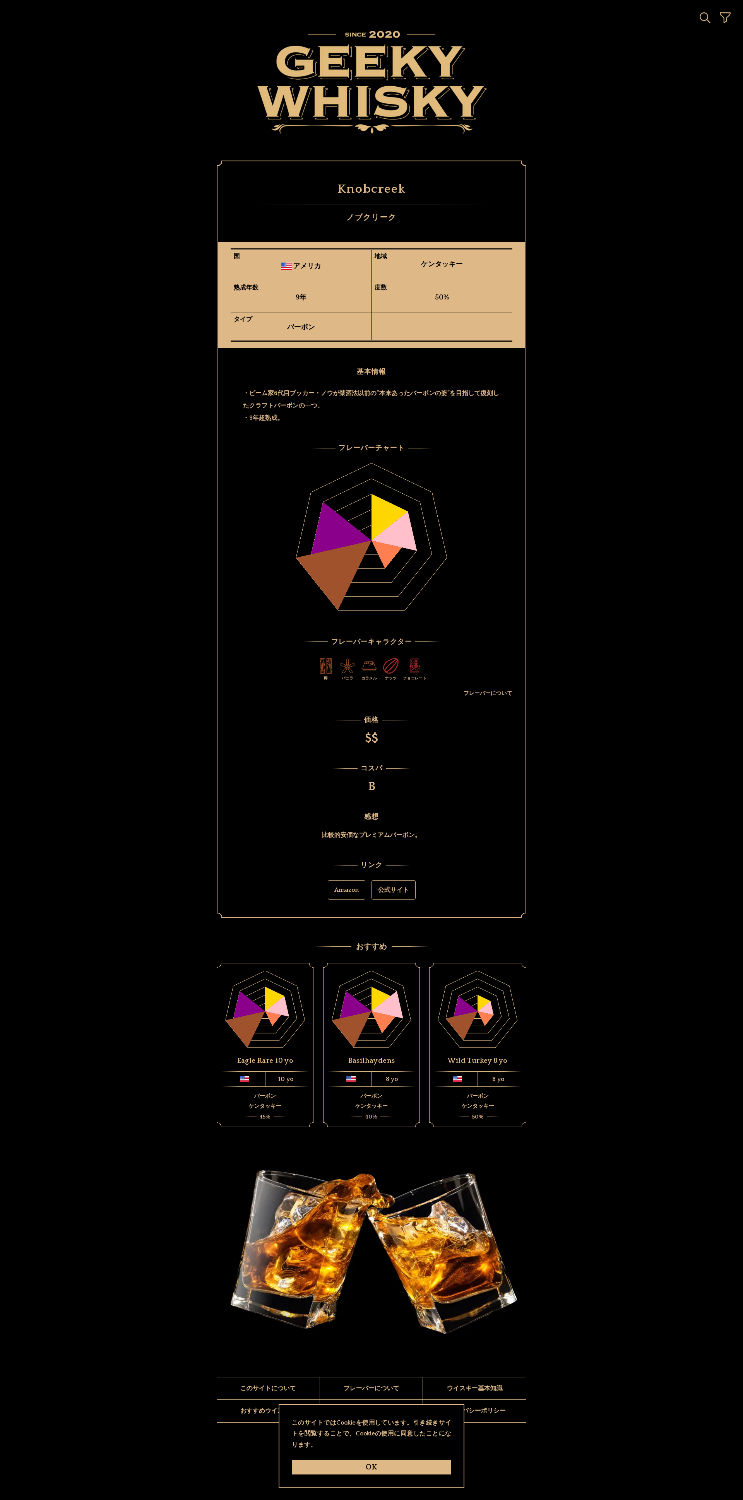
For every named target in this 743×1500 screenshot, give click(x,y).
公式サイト (393, 889)
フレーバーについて (488, 693)
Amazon (346, 889)
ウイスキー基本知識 (475, 1388)
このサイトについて (268, 1388)
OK (371, 1467)
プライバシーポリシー (475, 1410)
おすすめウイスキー (268, 1410)
